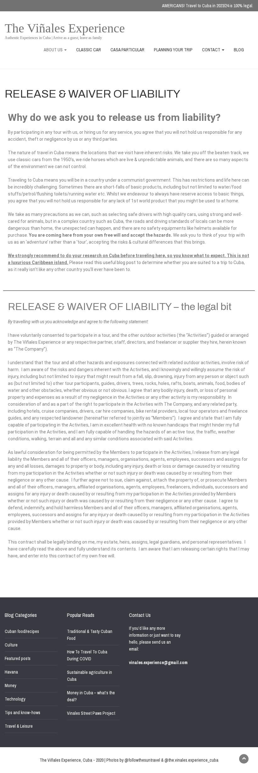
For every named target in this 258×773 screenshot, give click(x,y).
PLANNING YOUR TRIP (173, 50)
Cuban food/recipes (22, 631)
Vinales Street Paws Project (91, 713)
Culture (11, 645)
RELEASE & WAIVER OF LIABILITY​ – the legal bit (120, 307)
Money (10, 685)
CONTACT (211, 50)
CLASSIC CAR (88, 50)
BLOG (239, 50)
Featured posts (18, 658)
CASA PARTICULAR (127, 50)
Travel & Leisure (19, 726)
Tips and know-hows (22, 712)
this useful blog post (115, 262)
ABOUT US (54, 50)
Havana (11, 672)
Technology (15, 699)
